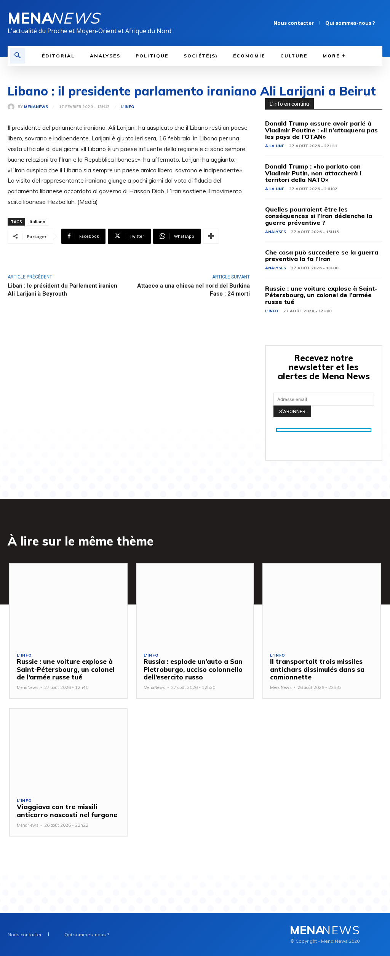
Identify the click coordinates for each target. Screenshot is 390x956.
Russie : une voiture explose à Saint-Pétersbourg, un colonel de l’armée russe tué (321, 295)
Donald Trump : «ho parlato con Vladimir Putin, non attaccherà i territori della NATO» (313, 172)
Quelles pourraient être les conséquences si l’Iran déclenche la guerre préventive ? (318, 215)
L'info (127, 107)
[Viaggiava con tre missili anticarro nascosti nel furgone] (68, 750)
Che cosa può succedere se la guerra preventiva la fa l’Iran (321, 255)
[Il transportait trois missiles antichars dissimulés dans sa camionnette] (321, 605)
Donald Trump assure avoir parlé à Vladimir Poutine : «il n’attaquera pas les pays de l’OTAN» (321, 129)
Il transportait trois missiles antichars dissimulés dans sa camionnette (317, 669)
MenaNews (36, 107)
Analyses (275, 231)
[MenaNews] (13, 106)
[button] (17, 56)
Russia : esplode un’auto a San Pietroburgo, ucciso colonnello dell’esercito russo (193, 669)
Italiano (37, 221)
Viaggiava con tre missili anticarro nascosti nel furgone (67, 810)
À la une (274, 145)
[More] (211, 236)
